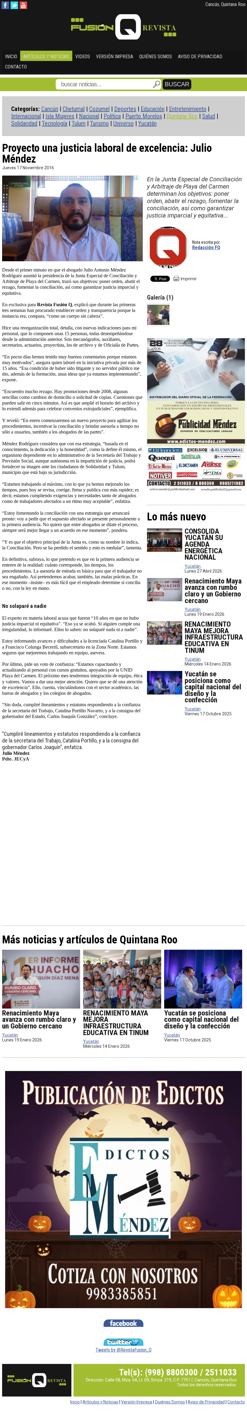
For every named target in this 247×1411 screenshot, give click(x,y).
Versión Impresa (114, 56)
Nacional (89, 116)
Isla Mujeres (59, 116)
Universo (123, 123)
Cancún (49, 109)
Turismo (99, 123)
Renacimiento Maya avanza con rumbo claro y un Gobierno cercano (213, 591)
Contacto (16, 67)
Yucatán (147, 123)
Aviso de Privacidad (200, 56)
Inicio (11, 56)
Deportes (125, 109)
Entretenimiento (187, 109)
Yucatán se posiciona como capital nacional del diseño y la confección (213, 687)
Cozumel (99, 109)
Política (112, 116)
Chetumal (74, 109)
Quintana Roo (182, 116)
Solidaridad (24, 123)
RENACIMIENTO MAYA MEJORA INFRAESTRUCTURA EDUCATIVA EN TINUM (214, 637)
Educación (152, 109)
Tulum (79, 123)
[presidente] (158, 314)
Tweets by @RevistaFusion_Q (123, 1350)
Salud (208, 116)
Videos (82, 56)
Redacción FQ (206, 247)
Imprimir (189, 278)
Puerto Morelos (143, 116)
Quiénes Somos (155, 56)
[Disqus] (123, 842)
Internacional (26, 116)
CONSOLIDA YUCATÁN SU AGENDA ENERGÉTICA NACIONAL (204, 544)
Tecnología (54, 123)
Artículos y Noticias (46, 56)
